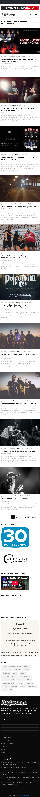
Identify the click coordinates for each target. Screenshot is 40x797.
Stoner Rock (32, 686)
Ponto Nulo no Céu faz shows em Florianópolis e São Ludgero (15, 306)
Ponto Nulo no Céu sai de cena (14, 499)
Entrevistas (16, 351)
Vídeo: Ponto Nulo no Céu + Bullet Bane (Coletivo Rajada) (17, 109)
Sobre (3, 749)
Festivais (17, 670)
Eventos (15, 56)
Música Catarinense (24, 676)
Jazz (15, 673)
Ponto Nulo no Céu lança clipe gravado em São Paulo (19, 207)
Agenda (3, 726)
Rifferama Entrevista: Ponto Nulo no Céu (18, 451)
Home (3, 723)
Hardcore (6, 673)
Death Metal (7, 670)
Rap (5, 686)
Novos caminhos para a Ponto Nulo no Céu (19, 404)
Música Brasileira (9, 676)
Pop (19, 683)
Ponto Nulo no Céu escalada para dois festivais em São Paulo (17, 257)
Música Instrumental (24, 680)
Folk (26, 670)
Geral (5, 732)
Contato (3, 752)
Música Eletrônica (8, 680)
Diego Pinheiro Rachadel (9, 782)
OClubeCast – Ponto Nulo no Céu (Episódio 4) (19, 355)
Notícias (15, 105)
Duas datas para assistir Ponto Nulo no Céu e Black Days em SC (20, 60)
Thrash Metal (7, 690)
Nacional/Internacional (8, 743)
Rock (22, 686)
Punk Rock (29, 683)
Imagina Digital (25, 795)
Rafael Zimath (7, 777)
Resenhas (16, 401)
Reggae (13, 686)
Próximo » (30, 517)
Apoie (3, 746)
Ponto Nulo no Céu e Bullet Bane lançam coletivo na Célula (18, 158)
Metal (22, 673)
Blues (27, 666)
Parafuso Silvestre (8, 683)
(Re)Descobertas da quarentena (12, 666)
